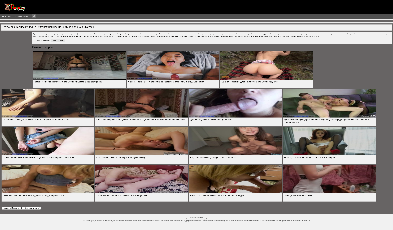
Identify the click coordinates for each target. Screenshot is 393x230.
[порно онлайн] (14, 10)
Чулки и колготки (58, 40)
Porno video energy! (21, 16)
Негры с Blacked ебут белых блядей (21, 208)
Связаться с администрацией (196, 219)
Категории (6, 16)
